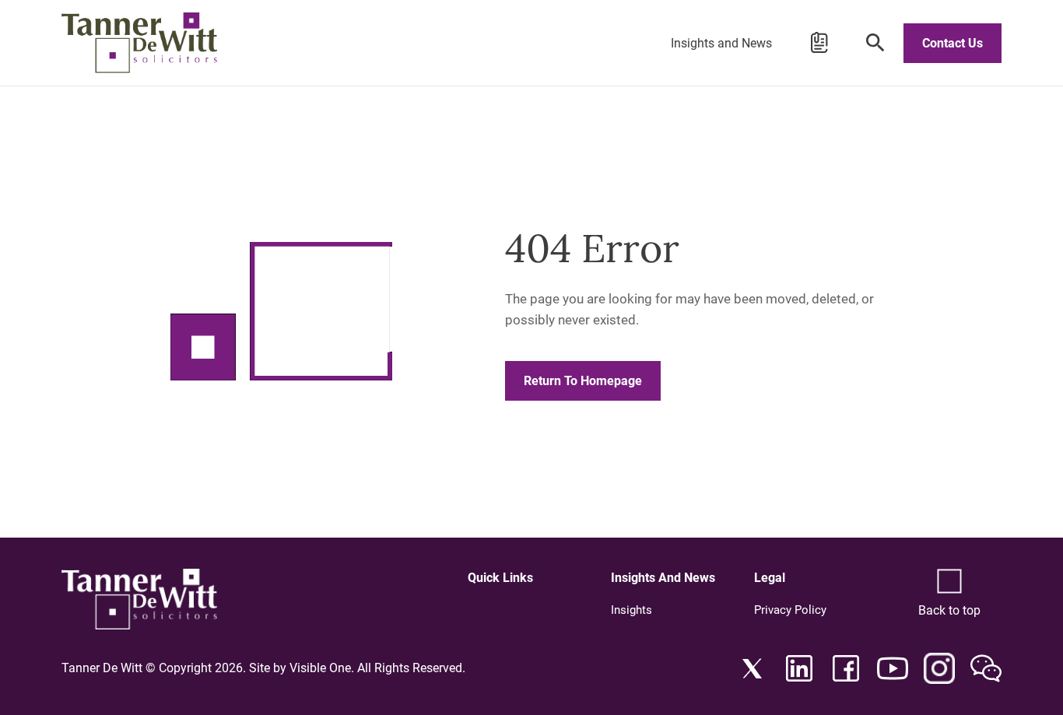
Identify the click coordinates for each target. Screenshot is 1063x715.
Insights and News (721, 43)
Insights (631, 610)
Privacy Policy (790, 610)
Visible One (320, 668)
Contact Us (952, 43)
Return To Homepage (583, 380)
